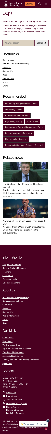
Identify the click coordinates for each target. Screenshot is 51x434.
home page (28, 25)
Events (5, 85)
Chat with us (11, 396)
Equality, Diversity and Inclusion (16, 348)
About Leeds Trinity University (15, 63)
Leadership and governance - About (21, 103)
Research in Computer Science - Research (24, 145)
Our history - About (13, 109)
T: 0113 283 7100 (14, 399)
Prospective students (11, 264)
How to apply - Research (16, 139)
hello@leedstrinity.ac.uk (16, 403)
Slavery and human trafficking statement (20, 359)
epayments (7, 363)
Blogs (4, 323)
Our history (7, 304)
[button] (41, 43)
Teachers (6, 271)
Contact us (11, 392)
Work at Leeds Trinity (11, 345)
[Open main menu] (46, 4)
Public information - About (16, 115)
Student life (7, 71)
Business (6, 74)
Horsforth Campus (14, 410)
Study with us (8, 60)
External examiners (11, 282)
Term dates (7, 341)
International (8, 78)
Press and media (9, 279)
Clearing (29, 3)
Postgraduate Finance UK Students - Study (24, 127)
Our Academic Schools (12, 301)
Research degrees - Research (18, 133)
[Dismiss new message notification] (48, 421)
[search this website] (39, 3)
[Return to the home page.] (13, 4)
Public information (10, 315)
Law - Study (32, 121)
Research (6, 67)
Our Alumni (7, 275)
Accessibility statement (12, 356)
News (5, 82)
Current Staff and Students (14, 268)
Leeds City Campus (15, 413)
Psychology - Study (13, 121)
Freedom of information (13, 352)
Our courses (7, 337)
